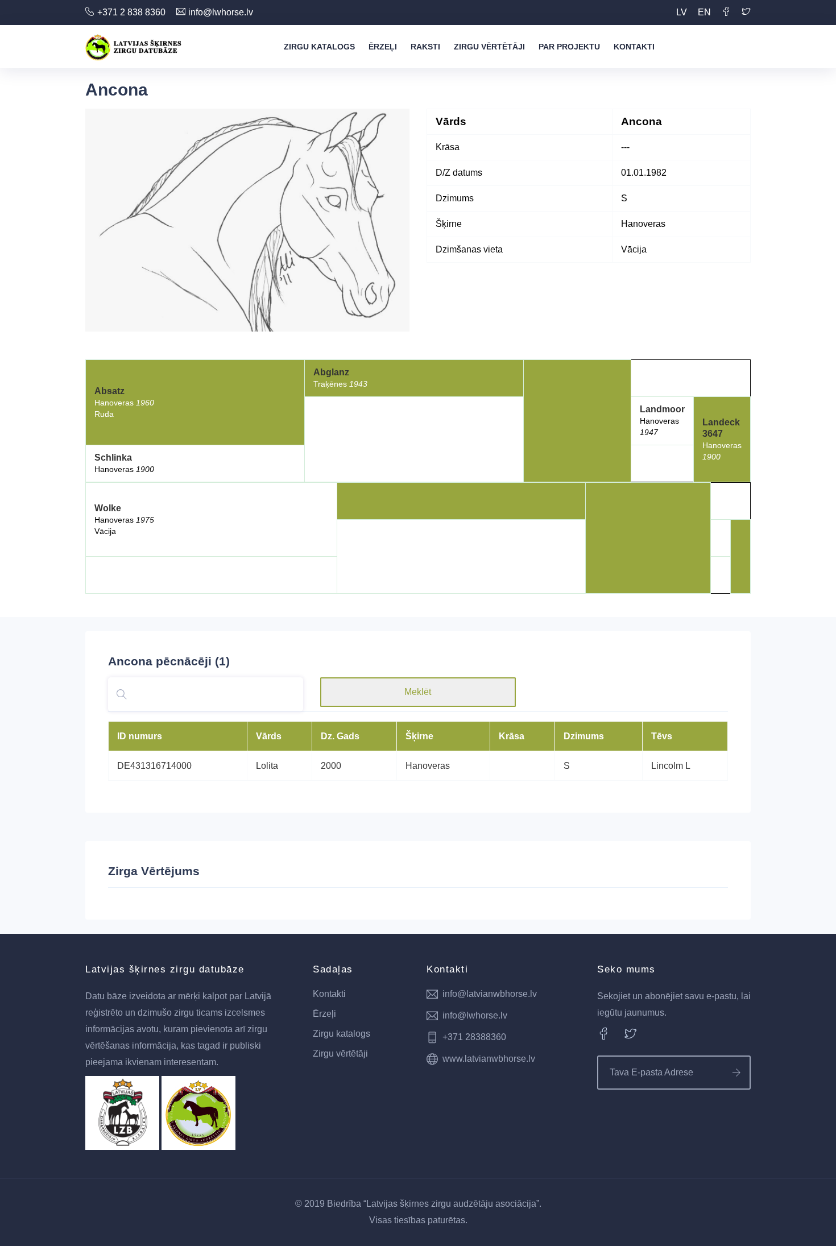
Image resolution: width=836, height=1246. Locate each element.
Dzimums (584, 736)
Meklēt (417, 692)
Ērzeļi (383, 46)
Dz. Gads (340, 736)
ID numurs (139, 736)
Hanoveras (427, 766)
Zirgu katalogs (319, 46)
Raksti (425, 46)
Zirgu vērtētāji (489, 46)
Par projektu (569, 46)
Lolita (267, 766)
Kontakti (634, 46)
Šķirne (419, 736)
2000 (331, 766)
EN (704, 12)
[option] (247, 220)
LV (681, 12)
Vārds (269, 736)
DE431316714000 (154, 766)
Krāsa (511, 736)
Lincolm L (670, 766)
